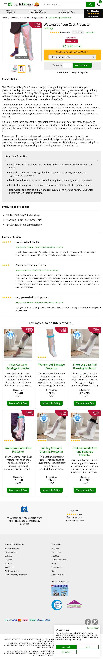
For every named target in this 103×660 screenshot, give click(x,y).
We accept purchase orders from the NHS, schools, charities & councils (24, 520)
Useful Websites (58, 574)
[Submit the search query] (90, 4)
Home (4, 18)
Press (54, 563)
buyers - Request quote (72, 72)
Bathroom (14, 18)
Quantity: (58, 65)
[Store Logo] (20, 4)
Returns (8, 563)
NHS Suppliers (11, 552)
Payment (8, 559)
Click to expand (21, 57)
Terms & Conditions (60, 559)
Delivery (8, 556)
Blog (53, 571)
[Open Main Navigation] (5, 4)
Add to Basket (82, 65)
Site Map (55, 556)
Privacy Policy (57, 567)
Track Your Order (12, 571)
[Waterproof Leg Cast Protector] (14, 69)
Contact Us (56, 552)
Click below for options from (71, 52)
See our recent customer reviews (74, 519)
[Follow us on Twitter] (95, 624)
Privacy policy (93, 628)
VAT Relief (9, 567)
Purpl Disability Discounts (16, 574)
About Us (56, 548)
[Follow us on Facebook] (88, 624)
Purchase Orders (12, 548)
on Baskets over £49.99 (66, 12)
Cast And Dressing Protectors (33, 18)
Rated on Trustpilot (93, 13)
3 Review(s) (65, 32)
